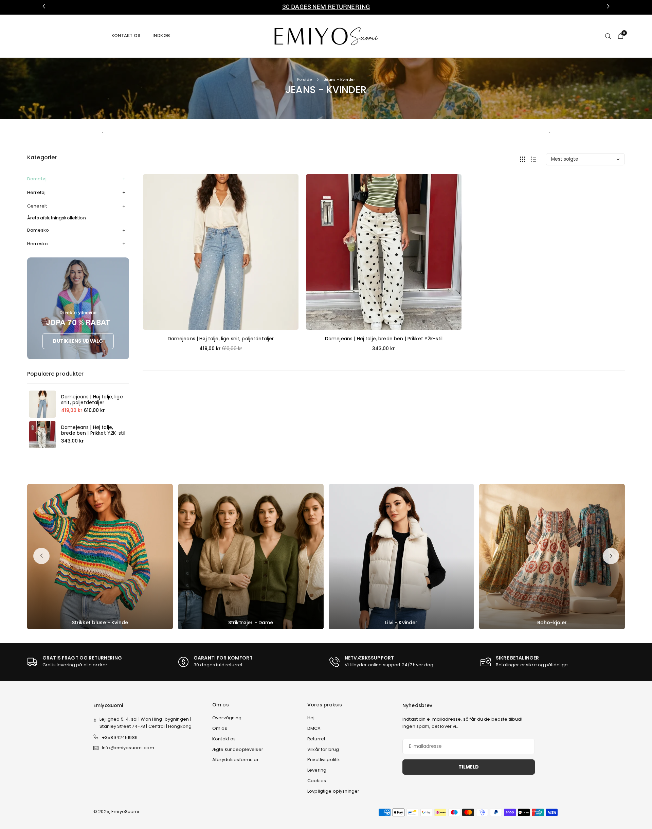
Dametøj (37, 179)
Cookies (316, 780)
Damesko (38, 230)
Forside (304, 79)
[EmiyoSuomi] (326, 35)
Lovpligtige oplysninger (333, 791)
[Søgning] (608, 36)
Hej (310, 718)
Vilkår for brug (323, 749)
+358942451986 (120, 737)
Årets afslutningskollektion (56, 218)
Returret (316, 739)
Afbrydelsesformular (235, 759)
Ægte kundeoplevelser (237, 749)
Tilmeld (468, 766)
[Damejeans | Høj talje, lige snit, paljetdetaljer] (42, 404)
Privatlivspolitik (323, 759)
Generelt (37, 206)
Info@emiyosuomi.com (128, 748)
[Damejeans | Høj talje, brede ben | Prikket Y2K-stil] (42, 434)
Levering (316, 770)
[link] (326, 7)
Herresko (37, 243)
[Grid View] (522, 159)
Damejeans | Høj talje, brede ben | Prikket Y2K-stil (93, 430)
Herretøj (36, 192)
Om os (219, 728)
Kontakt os (125, 35)
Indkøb (161, 35)
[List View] (533, 159)
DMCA (314, 728)
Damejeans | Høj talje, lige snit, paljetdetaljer (92, 400)
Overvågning (227, 718)
